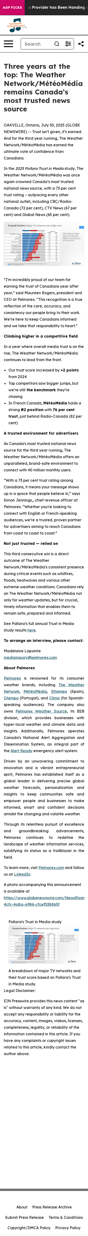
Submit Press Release (24, 1217)
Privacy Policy (67, 1227)
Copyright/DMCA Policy (29, 1227)
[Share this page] (81, 44)
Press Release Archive (52, 1207)
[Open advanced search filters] (68, 43)
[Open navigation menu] (8, 44)
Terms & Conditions (66, 1217)
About (21, 1207)
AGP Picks (12, 7)
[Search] (56, 43)
